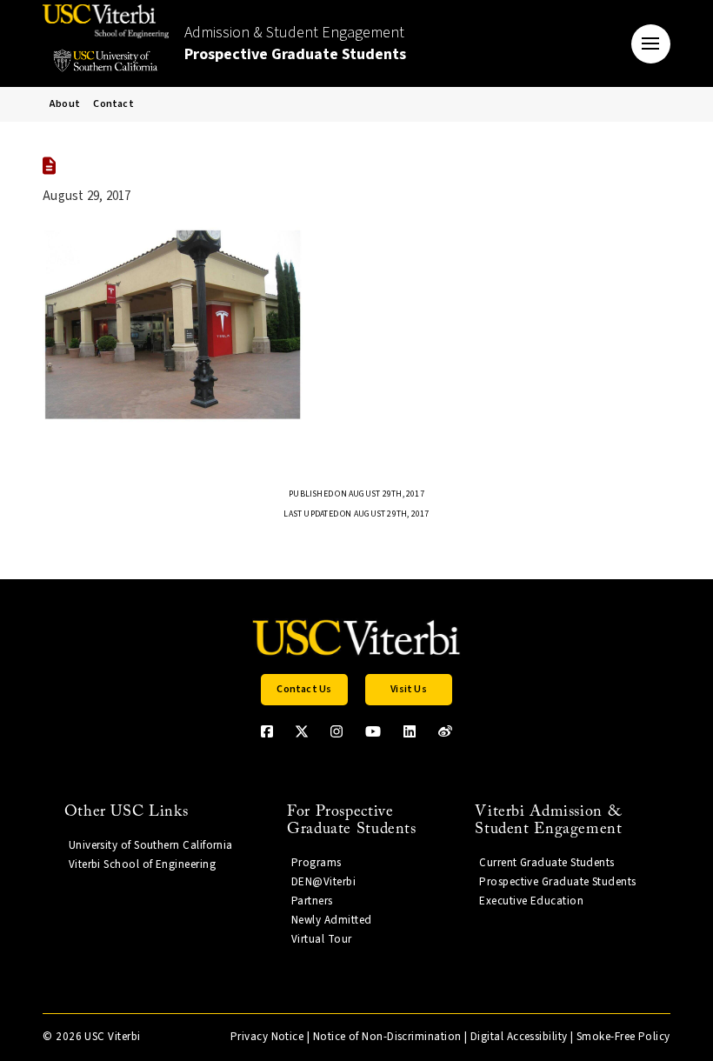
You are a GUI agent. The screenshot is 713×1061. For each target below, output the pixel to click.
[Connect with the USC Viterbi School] (445, 731)
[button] (650, 43)
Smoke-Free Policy (623, 1036)
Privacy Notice (266, 1036)
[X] (302, 731)
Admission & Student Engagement (295, 43)
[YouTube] (373, 731)
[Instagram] (336, 731)
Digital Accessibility (519, 1036)
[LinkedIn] (409, 731)
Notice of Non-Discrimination (387, 1036)
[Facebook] (267, 731)
